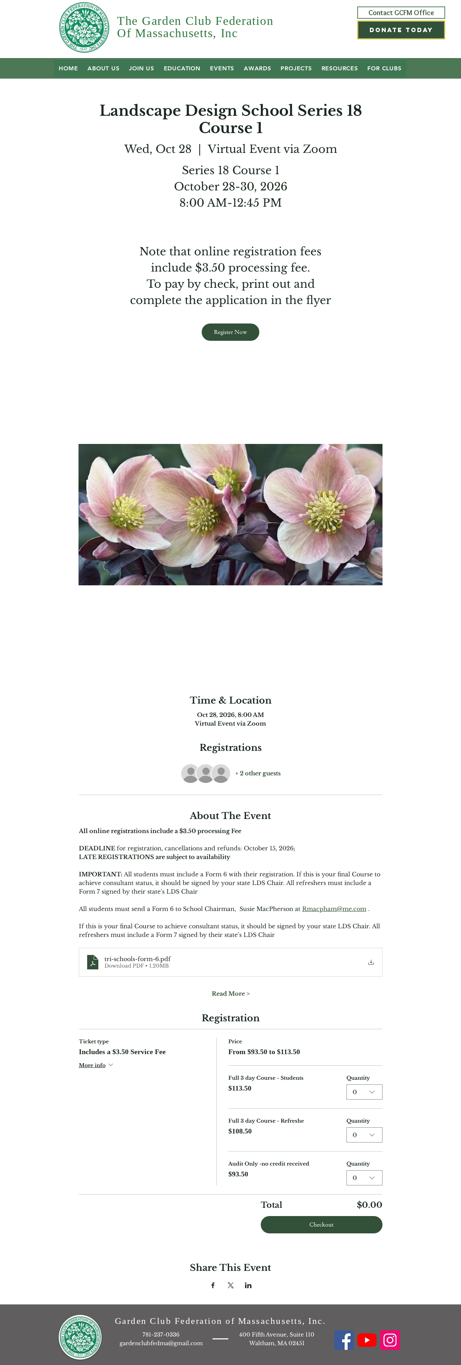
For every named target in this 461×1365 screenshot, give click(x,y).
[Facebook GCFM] (344, 1340)
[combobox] (364, 1092)
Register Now (230, 332)
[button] (401, 30)
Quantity (358, 1078)
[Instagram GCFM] (390, 1340)
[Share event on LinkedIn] (248, 1285)
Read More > (231, 993)
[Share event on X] (230, 1285)
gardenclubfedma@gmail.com (161, 1343)
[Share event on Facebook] (213, 1285)
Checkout (321, 1224)
